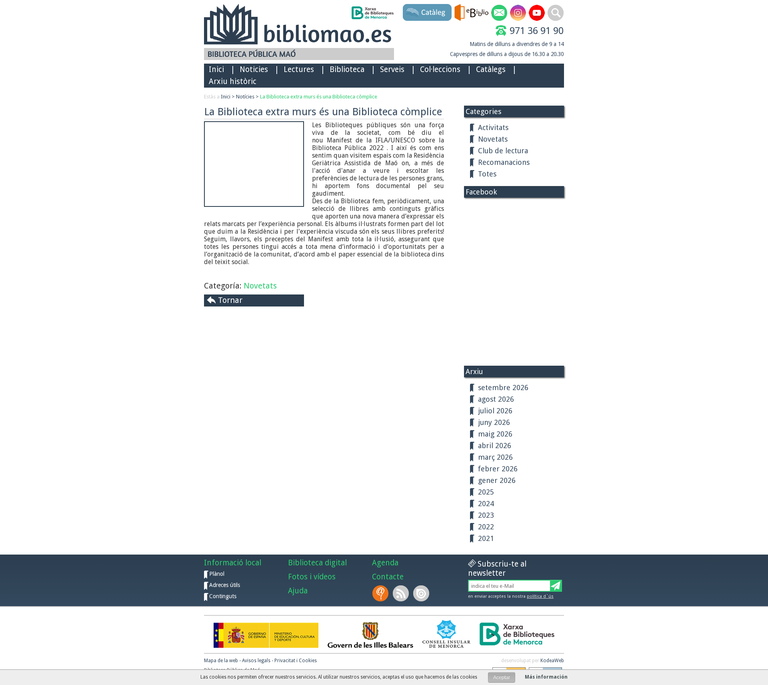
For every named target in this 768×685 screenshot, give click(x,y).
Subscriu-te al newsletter (497, 568)
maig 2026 (495, 434)
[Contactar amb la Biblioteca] (499, 13)
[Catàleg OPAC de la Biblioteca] (427, 12)
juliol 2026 (495, 411)
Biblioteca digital (317, 562)
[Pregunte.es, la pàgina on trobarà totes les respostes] (381, 593)
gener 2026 (497, 480)
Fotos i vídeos (312, 576)
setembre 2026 (503, 387)
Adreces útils (224, 585)
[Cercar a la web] (556, 13)
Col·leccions (440, 69)
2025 (486, 492)
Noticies (254, 69)
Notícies (245, 97)
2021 (486, 538)
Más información (546, 677)
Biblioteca (347, 69)
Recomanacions (504, 162)
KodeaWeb (552, 660)
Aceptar (501, 677)
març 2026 (495, 457)
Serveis (392, 69)
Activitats (493, 127)
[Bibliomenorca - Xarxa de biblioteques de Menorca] (372, 13)
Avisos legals (256, 660)
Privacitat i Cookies (295, 660)
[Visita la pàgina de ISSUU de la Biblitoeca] (422, 593)
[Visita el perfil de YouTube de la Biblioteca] (537, 13)
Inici (216, 69)
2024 (486, 503)
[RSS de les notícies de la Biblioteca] (401, 593)
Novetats (260, 285)
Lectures (299, 69)
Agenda (385, 562)
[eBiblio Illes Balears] (471, 12)
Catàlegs (491, 69)
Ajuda (298, 590)
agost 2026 (496, 399)
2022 (486, 527)
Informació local (232, 562)
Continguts (222, 596)
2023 (486, 515)
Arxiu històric (232, 81)
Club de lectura (503, 150)
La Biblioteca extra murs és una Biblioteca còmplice (318, 97)
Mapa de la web (221, 660)
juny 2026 (494, 422)
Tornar (230, 300)
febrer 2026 (498, 469)
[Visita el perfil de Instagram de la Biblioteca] (518, 13)
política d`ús (540, 596)
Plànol (216, 574)
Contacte (388, 576)
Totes (487, 174)
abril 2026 (494, 445)
